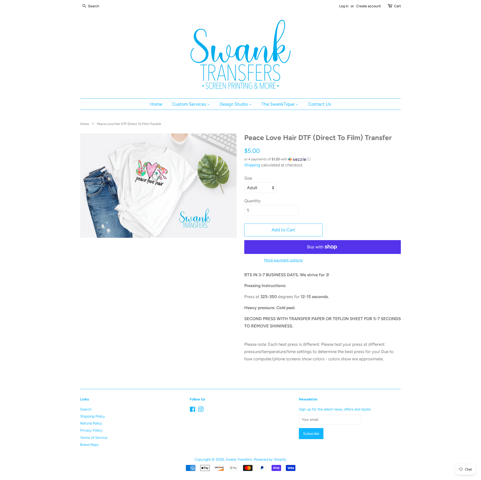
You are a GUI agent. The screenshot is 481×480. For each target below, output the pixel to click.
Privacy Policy (91, 430)
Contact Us (319, 104)
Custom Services (189, 104)
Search (85, 409)
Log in (343, 6)
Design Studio (234, 104)
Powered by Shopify (270, 459)
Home (156, 104)
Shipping (252, 165)
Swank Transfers (239, 459)
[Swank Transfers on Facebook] (192, 410)
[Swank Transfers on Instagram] (200, 410)
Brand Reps (89, 444)
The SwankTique (278, 104)
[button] (322, 159)
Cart (397, 6)
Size (248, 178)
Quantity (252, 200)
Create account (368, 6)
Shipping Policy (92, 416)
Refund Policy (91, 423)
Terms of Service (93, 437)
